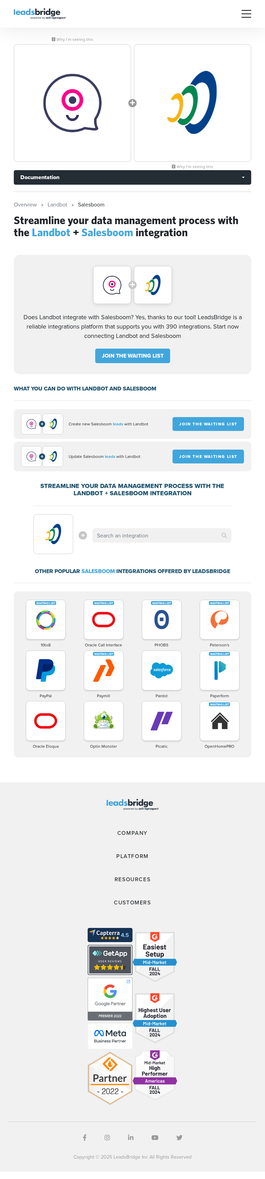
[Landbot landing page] (72, 103)
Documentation (39, 177)
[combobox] (161, 535)
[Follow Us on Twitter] (179, 1137)
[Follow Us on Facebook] (85, 1137)
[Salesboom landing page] (192, 103)
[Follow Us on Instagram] (107, 1137)
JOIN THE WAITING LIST (133, 356)
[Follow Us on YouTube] (154, 1137)
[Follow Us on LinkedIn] (131, 1137)
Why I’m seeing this (74, 39)
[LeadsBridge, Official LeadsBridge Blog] (40, 13)
